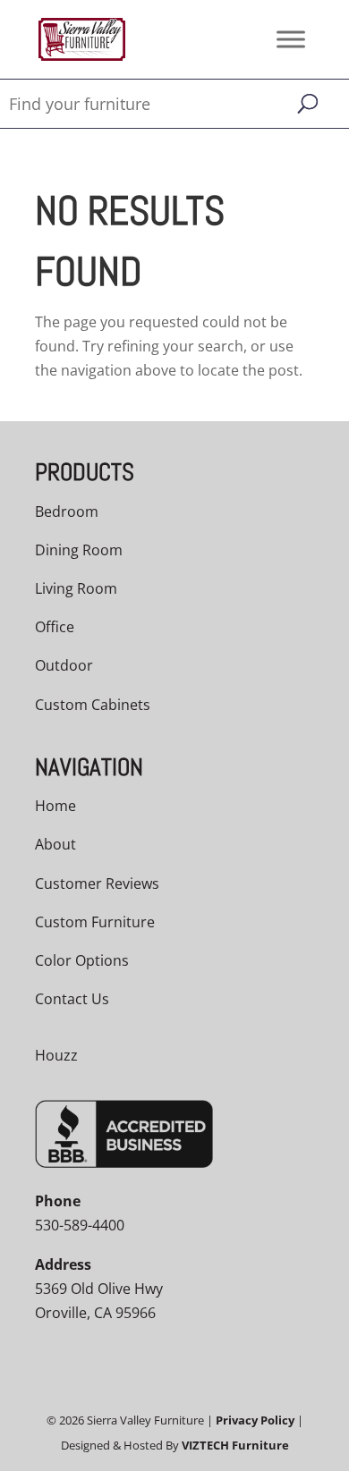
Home (55, 806)
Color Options (82, 960)
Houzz (56, 1055)
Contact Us (72, 999)
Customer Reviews (97, 883)
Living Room (76, 588)
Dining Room (79, 550)
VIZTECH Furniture (235, 1445)
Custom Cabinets (92, 704)
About (55, 844)
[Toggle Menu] (291, 38)
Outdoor (64, 665)
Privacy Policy (255, 1420)
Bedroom (66, 511)
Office (54, 627)
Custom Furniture (95, 922)
